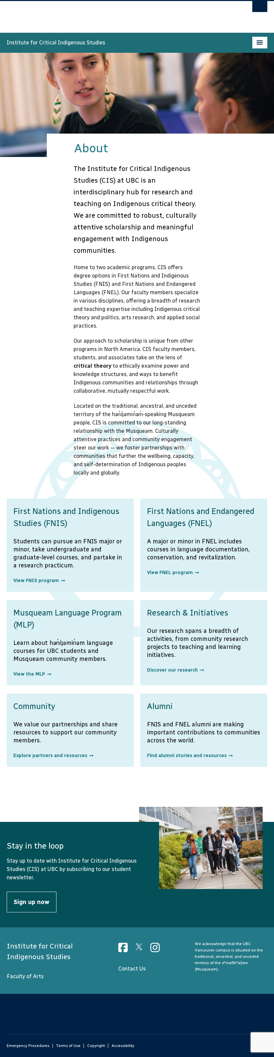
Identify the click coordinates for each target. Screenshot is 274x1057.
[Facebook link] (125, 949)
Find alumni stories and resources (187, 755)
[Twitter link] (141, 949)
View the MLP (29, 674)
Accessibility (123, 1045)
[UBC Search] (259, 8)
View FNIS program (36, 580)
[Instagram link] (157, 949)
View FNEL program (170, 572)
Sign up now (31, 902)
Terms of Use (68, 1045)
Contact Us (132, 968)
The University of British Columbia (117, 13)
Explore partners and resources (50, 755)
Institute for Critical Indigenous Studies (56, 42)
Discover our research (172, 670)
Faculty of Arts (25, 976)
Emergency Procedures (28, 1045)
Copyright (96, 1045)
